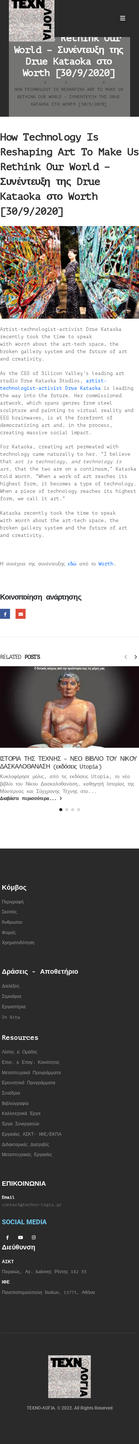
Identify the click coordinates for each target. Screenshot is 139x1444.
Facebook (5, 614)
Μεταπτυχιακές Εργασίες (27, 1154)
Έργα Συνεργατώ (19, 1124)
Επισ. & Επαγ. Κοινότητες (31, 1062)
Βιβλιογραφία (15, 1103)
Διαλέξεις (11, 986)
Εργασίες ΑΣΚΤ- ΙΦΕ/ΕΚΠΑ (32, 1134)
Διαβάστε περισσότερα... (29, 798)
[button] (125, 656)
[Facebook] (7, 1237)
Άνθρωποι (12, 922)
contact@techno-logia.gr (32, 1204)
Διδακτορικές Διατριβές (25, 1144)
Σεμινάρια (11, 996)
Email (21, 614)
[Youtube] (20, 1237)
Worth (106, 564)
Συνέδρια (11, 1093)
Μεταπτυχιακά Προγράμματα (31, 1072)
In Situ (11, 1017)
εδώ (72, 564)
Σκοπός (9, 912)
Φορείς (9, 932)
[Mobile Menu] (122, 18)
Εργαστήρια (14, 1007)
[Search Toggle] (102, 18)
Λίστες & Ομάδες (19, 1052)
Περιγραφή (13, 902)
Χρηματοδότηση (18, 942)
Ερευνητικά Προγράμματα (28, 1082)
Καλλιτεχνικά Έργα (21, 1113)
